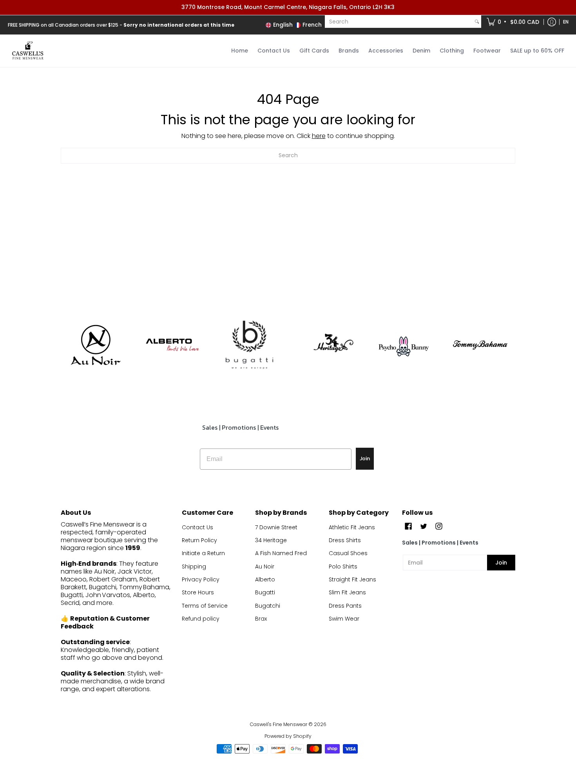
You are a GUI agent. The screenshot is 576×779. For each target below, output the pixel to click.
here (319, 135)
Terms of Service (205, 606)
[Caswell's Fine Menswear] (27, 51)
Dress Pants (345, 606)
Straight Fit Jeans (352, 579)
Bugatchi (267, 606)
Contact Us (197, 527)
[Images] (249, 345)
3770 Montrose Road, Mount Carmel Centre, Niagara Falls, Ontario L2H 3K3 (288, 7)
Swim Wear (344, 619)
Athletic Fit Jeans (352, 527)
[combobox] (399, 21)
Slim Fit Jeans (347, 592)
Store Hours (198, 592)
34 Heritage (271, 540)
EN (566, 21)
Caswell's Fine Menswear (278, 724)
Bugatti (265, 592)
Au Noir (264, 566)
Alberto (265, 579)
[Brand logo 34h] (326, 345)
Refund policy (200, 619)
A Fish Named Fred (281, 553)
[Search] (477, 21)
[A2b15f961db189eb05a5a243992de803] (172, 345)
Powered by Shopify (288, 736)
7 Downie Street (276, 527)
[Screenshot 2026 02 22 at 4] (403, 345)
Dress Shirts (345, 540)
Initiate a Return (203, 553)
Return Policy (199, 540)
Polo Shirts (343, 566)
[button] (513, 22)
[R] (95, 345)
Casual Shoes (348, 553)
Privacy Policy (200, 579)
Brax (261, 619)
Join (365, 458)
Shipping (194, 566)
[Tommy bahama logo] (480, 344)
